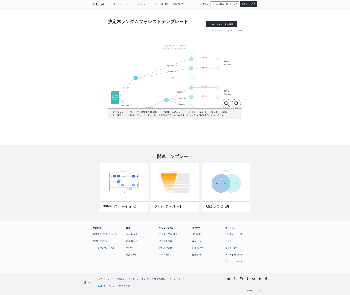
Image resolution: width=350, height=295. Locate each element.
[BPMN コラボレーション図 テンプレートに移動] (124, 187)
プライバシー (104, 279)
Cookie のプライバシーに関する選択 (147, 279)
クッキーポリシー (178, 279)
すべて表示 (164, 254)
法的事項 (120, 279)
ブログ (228, 240)
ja (88, 282)
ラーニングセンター (235, 261)
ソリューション (136, 4)
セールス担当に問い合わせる (224, 4)
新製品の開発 (165, 247)
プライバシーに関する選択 (116, 286)
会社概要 (196, 234)
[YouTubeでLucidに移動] (253, 278)
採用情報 (196, 254)
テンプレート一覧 (234, 234)
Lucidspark (131, 234)
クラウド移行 (165, 240)
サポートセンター (234, 254)
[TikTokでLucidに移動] (266, 278)
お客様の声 (197, 247)
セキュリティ (231, 247)
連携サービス (132, 254)
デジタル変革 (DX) (168, 234)
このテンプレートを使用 (221, 24)
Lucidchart (131, 240)
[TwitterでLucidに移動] (235, 278)
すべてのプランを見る (104, 247)
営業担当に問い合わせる (105, 234)
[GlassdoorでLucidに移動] (260, 278)
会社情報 (164, 4)
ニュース (196, 240)
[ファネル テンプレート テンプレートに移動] (175, 187)
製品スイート (119, 4)
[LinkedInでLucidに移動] (228, 278)
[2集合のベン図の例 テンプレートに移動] (226, 187)
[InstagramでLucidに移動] (241, 278)
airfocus (130, 247)
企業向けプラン (179, 4)
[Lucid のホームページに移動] (103, 4)
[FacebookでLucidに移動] (247, 278)
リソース (151, 4)
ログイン (204, 4)
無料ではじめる (248, 4)
